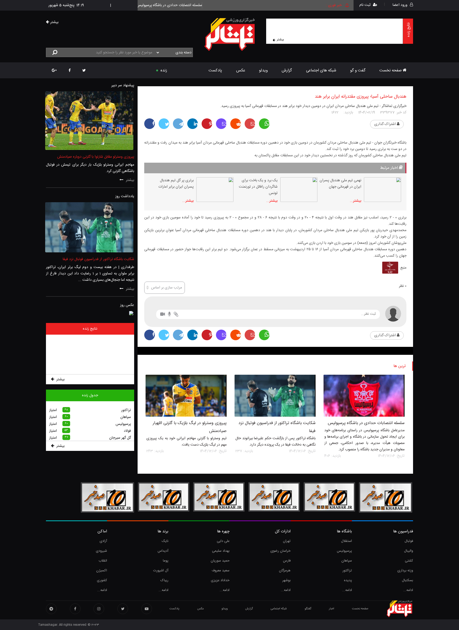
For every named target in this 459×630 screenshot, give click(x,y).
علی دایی (223, 541)
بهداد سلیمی (221, 551)
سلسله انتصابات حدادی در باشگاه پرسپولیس (366, 423)
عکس (240, 70)
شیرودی (101, 551)
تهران (287, 541)
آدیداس (163, 551)
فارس (287, 561)
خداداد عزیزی (220, 580)
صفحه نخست (391, 70)
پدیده (348, 580)
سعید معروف (221, 570)
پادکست (215, 70)
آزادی (103, 541)
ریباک (164, 580)
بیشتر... (355, 201)
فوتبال (409, 541)
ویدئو (263, 70)
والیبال (408, 551)
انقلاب (103, 561)
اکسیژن (101, 570)
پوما (165, 561)
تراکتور (347, 570)
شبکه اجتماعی (279, 608)
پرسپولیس (344, 551)
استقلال (346, 541)
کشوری (102, 580)
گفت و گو (358, 70)
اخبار (331, 608)
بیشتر (280, 39)
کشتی (409, 561)
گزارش (287, 70)
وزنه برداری (405, 570)
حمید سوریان (220, 561)
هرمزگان (285, 570)
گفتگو (308, 608)
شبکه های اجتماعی (321, 70)
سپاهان (346, 561)
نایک (165, 541)
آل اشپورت (160, 570)
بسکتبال (407, 580)
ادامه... (408, 590)
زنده (163, 70)
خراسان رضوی (280, 551)
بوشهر (286, 580)
